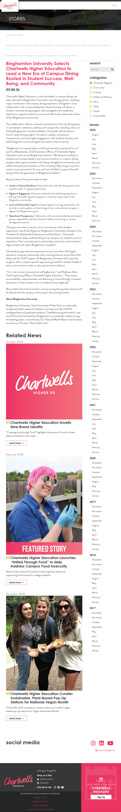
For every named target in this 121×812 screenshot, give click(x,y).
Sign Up (101, 797)
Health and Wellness (102, 97)
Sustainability (99, 116)
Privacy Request (40, 805)
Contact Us (44, 782)
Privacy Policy (40, 801)
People (96, 111)
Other (96, 106)
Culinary (97, 92)
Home (9, 35)
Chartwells (18, 780)
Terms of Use (40, 797)
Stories (19, 35)
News (96, 101)
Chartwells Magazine (102, 83)
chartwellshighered (106, 750)
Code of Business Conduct (40, 809)
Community (98, 87)
